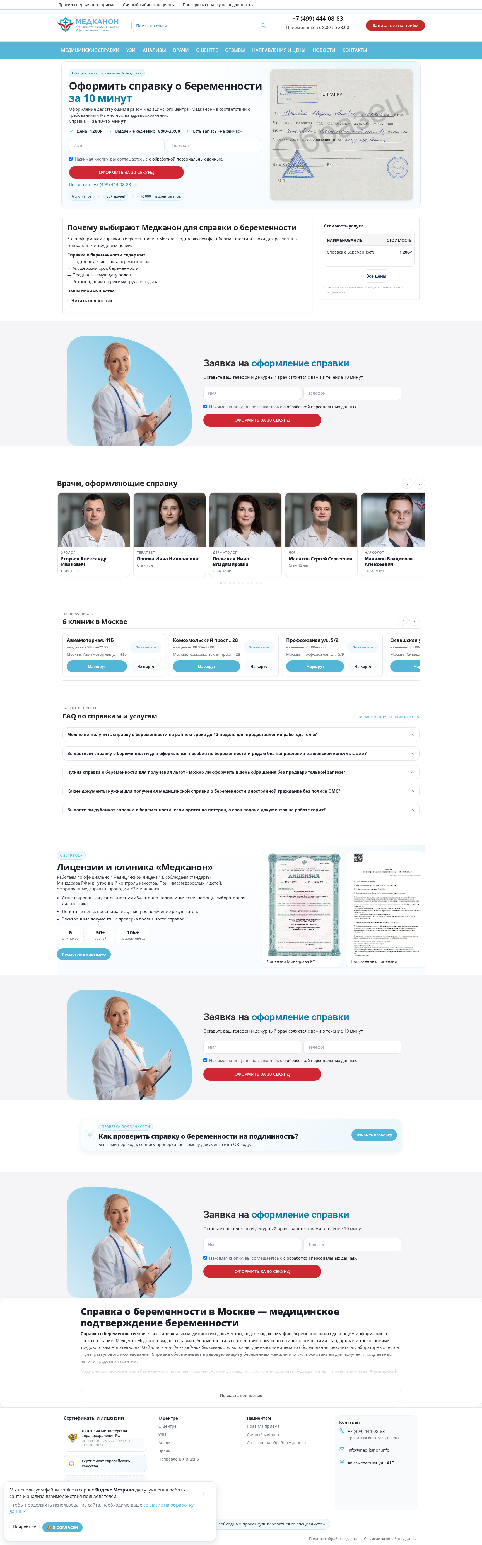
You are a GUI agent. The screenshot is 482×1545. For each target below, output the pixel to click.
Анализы (166, 1442)
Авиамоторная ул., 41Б (371, 1463)
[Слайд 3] (230, 583)
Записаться (341, 276)
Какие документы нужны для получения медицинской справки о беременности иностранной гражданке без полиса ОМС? (203, 791)
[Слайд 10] (261, 583)
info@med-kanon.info (368, 1450)
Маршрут (97, 666)
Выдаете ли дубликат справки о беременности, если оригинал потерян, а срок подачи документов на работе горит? (196, 809)
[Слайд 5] (239, 583)
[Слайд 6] (243, 583)
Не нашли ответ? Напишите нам (388, 717)
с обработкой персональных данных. (186, 159)
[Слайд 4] (234, 583)
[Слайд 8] (252, 583)
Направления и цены (179, 1459)
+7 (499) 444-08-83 (317, 18)
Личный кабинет (263, 1434)
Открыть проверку (374, 1134)
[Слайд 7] (248, 583)
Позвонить (145, 647)
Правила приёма (263, 1426)
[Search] (263, 25)
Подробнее (24, 1526)
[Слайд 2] (225, 583)
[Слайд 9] (257, 583)
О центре (167, 1426)
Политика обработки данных (334, 1538)
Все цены (376, 276)
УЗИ (162, 1434)
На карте (145, 666)
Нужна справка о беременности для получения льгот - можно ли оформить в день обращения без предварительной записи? (206, 772)
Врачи (164, 1451)
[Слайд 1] (221, 583)
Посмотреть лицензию (84, 954)
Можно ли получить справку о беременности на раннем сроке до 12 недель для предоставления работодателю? (192, 734)
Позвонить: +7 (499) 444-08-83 (100, 184)
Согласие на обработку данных (277, 1442)
